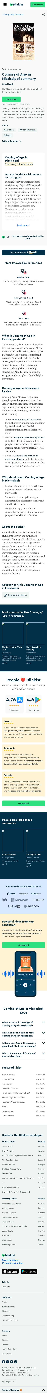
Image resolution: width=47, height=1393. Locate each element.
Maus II (5, 1106)
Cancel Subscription (10, 1320)
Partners (5, 1345)
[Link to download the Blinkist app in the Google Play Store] (29, 1271)
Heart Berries (7, 1084)
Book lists (6, 1287)
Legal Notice (31, 1367)
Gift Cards (6, 1311)
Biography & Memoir (14, 14)
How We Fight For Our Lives (13, 1097)
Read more (22, 225)
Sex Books (6, 1235)
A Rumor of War (8, 1079)
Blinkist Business (8, 1306)
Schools (7, 135)
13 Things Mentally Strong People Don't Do (18, 1180)
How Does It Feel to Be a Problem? (16, 1093)
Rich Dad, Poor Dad (10, 1160)
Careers (5, 1340)
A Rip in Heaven (8, 1075)
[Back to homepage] (16, 4)
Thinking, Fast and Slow (11, 1169)
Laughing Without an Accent (13, 1102)
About (4, 1335)
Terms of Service (8, 1370)
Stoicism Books (8, 1222)
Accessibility (23, 1372)
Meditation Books (9, 1213)
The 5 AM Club (8, 1151)
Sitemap (20, 1367)
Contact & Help (8, 1316)
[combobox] (10, 1381)
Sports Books (7, 1231)
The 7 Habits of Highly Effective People (17, 1155)
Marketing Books (8, 1244)
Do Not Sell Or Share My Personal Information (20, 1375)
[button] (23, 1024)
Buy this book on (18, 252)
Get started (37, 4)
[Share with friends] (43, 14)
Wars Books (7, 1240)
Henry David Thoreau (10, 1088)
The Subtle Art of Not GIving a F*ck (16, 1192)
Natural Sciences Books (11, 1203)
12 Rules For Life (8, 1164)
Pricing (5, 1302)
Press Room (7, 1354)
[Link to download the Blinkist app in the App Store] (10, 1271)
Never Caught (7, 1111)
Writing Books (8, 1208)
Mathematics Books (10, 1217)
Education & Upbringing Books (14, 1226)
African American (27, 129)
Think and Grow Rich (10, 1187)
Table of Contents (10, 141)
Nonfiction (9, 129)
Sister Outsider (8, 1116)
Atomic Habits (7, 1146)
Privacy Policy (23, 1370)
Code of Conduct (9, 1349)
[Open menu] (5, 5)
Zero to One (7, 1174)
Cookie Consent (8, 1372)
